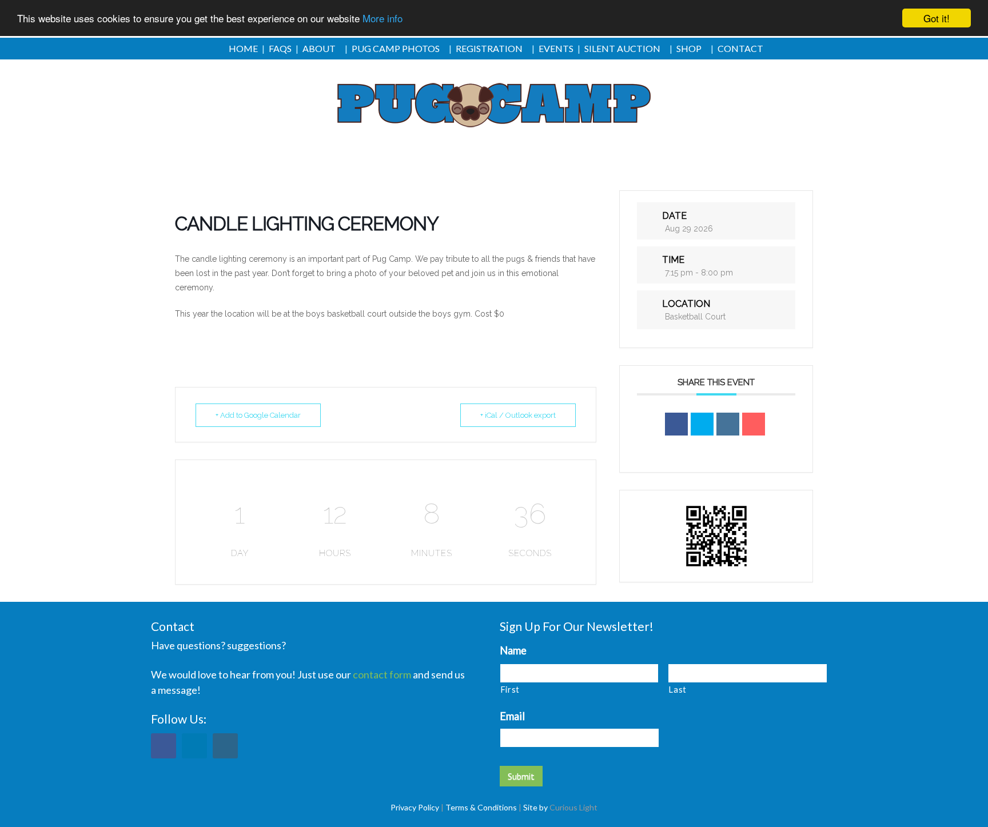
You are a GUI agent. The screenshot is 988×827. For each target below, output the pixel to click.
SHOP (689, 48)
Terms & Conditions (481, 807)
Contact (740, 48)
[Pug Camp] (494, 105)
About (319, 48)
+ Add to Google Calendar (258, 415)
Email (512, 716)
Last (677, 689)
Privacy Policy (415, 807)
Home (243, 48)
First (510, 689)
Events (556, 48)
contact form (382, 674)
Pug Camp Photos (396, 48)
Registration (489, 48)
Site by (535, 807)
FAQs (280, 48)
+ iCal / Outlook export (518, 415)
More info (382, 18)
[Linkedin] (727, 424)
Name (513, 650)
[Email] (753, 424)
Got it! (936, 18)
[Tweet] (702, 424)
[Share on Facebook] (676, 424)
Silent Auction (622, 48)
